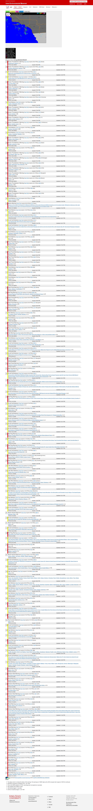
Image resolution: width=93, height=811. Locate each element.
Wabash (10, 551)
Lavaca (75, 652)
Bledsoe (10, 139)
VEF (36, 683)
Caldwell (67, 584)
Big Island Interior (12, 339)
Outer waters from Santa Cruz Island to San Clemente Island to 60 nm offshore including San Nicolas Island (32, 657)
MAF (31, 475)
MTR (34, 343)
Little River (43, 589)
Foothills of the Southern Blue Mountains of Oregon (19, 440)
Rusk (54, 578)
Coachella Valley (31, 675)
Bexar (31, 652)
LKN (31, 237)
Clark (9, 764)
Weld (9, 211)
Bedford (10, 304)
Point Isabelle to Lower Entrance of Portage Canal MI (51, 504)
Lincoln (30, 584)
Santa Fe (10, 189)
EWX (31, 312)
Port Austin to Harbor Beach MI (15, 216)
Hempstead (26, 589)
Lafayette (21, 589)
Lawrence (14, 551)
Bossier (17, 584)
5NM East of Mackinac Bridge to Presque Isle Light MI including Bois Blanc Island (26, 386)
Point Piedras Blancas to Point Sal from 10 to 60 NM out (20, 636)
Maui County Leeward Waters (40, 539)
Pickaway (10, 641)
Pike (17, 680)
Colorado (14, 665)
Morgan (14, 93)
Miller (17, 589)
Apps (15, 7)
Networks (35, 7)
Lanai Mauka (38, 339)
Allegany (10, 88)
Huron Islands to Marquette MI (14, 529)
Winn (61, 584)
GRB (34, 225)
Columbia (10, 589)
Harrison (46, 578)
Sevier (34, 589)
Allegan (22, 556)
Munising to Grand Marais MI (30, 430)
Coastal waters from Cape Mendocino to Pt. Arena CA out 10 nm (22, 78)
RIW (31, 147)
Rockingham (11, 169)
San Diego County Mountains (43, 492)
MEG (40, 107)
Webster (20, 68)
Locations (12, 11)
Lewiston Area (41, 594)
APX (34, 373)
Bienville (76, 584)
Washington (15, 88)
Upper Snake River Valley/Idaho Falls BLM (55, 447)
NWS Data (41, 7)
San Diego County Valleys (14, 494)
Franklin (10, 103)
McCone (10, 482)
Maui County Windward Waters (26, 539)
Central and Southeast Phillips (23, 482)
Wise (14, 83)
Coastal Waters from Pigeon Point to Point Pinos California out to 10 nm (24, 349)
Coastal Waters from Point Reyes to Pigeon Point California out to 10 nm (24, 610)
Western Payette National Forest (15, 435)
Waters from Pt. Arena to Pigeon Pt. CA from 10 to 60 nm (20, 354)
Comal (18, 652)
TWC (36, 709)
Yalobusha (10, 159)
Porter (9, 524)
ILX (31, 704)
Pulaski (9, 119)
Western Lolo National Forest (36, 294)
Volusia (9, 258)
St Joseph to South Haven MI (38, 561)
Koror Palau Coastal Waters (14, 647)
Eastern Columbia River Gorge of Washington (27, 487)
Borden (17, 477)
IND (31, 544)
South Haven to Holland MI (64, 561)
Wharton (24, 663)
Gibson (9, 670)
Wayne (9, 98)
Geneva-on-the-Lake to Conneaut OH (16, 205)
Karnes (34, 652)
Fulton (13, 174)
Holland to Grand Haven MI (51, 561)
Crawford (10, 739)
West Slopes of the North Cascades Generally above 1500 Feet (22, 534)
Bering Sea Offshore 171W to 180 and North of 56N (43, 334)
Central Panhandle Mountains (14, 594)
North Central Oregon (36, 440)
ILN (31, 640)
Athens (9, 329)
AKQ (40, 178)
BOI (33, 433)
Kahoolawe (32, 339)
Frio (9, 314)
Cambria (10, 243)
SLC (31, 272)
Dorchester (15, 233)
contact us (72, 3)
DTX (34, 215)
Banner (9, 114)
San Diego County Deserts (14, 675)
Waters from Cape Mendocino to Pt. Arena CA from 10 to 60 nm (22, 73)
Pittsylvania (14, 103)
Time (17, 11)
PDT (31, 408)
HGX (31, 662)
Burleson (23, 665)
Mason (13, 556)
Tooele (9, 274)
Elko (9, 238)
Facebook (50, 796)
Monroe (9, 109)
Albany (9, 200)
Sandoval (10, 129)
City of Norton (11, 154)
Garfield (14, 482)
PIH (33, 445)
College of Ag (12, 800)
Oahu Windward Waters (13, 539)
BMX (40, 122)
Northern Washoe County (13, 462)
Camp (68, 578)
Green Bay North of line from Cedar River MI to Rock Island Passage (23, 393)
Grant (64, 584)
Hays (67, 652)
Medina (12, 314)
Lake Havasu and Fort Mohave (15, 695)
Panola (25, 578)
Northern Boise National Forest (45, 435)
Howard (14, 477)
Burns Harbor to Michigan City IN (15, 509)
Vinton (16, 329)
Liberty (27, 665)
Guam (9, 573)
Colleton (10, 134)
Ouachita (47, 584)
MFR (33, 380)
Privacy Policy (69, 803)
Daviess (10, 680)
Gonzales (14, 652)
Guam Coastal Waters (23, 568)
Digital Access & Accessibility (72, 805)
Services (48, 7)
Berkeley (10, 93)
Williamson (59, 652)
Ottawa (26, 556)
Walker (38, 663)
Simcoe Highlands (12, 487)
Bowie (77, 578)
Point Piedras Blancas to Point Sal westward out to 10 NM (21, 425)
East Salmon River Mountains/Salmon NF (17, 447)
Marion (9, 124)
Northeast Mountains (12, 599)
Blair (13, 243)
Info (30, 7)
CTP (40, 173)
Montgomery (15, 68)
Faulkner (18, 119)
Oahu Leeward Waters (73, 539)
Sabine (9, 578)
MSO (33, 292)
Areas (20, 7)
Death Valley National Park (14, 685)
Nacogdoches (63, 578)
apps (85, 3)
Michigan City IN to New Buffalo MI (30, 519)
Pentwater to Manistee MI (13, 561)
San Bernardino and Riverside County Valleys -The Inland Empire (65, 492)
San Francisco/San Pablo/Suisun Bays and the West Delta (21, 344)
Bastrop (24, 652)
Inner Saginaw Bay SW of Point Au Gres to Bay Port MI (20, 221)
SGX (31, 491)
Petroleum (46, 482)
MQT (34, 391)
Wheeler (25, 499)
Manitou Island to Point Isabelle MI (30, 504)
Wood (28, 578)
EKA (34, 72)
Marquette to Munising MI (27, 529)
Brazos (20, 663)
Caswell (16, 169)
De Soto (37, 584)
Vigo (9, 759)
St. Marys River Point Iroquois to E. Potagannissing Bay (49, 415)
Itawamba (14, 109)
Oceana (10, 556)
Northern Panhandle (49, 594)
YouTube (50, 804)
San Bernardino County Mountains (29, 492)
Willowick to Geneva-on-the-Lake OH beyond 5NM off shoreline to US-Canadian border (44, 205)
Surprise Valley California (13, 457)
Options (21, 11)
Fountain (10, 774)
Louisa (9, 179)
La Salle (72, 584)
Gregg (42, 578)
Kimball (13, 114)
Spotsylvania (11, 63)
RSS (49, 807)
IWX (34, 517)
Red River (14, 579)
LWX (40, 61)
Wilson (37, 652)
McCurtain (10, 631)
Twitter (49, 799)
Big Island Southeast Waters (20, 541)
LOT (34, 507)
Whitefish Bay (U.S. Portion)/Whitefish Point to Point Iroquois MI (22, 415)
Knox (9, 546)
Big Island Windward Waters (60, 539)
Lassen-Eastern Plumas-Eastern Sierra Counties (19, 467)
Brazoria (31, 665)
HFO (31, 338)
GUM (34, 566)
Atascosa (47, 652)
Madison (14, 289)
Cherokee (50, 578)
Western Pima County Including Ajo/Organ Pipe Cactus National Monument (53, 710)
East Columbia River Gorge (48, 440)
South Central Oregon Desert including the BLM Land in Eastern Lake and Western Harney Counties (56, 398)
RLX (34, 328)
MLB (34, 257)
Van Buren (18, 556)
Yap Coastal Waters (12, 626)
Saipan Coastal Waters (44, 568)
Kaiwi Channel (50, 539)
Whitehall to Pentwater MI (25, 561)
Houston (19, 665)
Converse (14, 200)
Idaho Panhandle (12, 370)
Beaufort (20, 134)
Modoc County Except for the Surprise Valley (52, 381)
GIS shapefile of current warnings (22, 777)
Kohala (18, 339)
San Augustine (15, 578)
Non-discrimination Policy (71, 802)
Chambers (29, 663)
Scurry (21, 477)
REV (33, 455)
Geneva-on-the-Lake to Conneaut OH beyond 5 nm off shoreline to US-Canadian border (29, 206)
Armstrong (20, 499)
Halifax (9, 164)
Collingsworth (11, 499)
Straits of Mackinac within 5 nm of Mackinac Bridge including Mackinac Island (25, 420)
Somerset (14, 304)
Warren (22, 774)
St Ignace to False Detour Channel (15, 405)
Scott (11, 83)
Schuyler (20, 705)
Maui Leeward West (24, 339)
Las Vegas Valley (12, 690)
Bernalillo (15, 129)
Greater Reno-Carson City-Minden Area (17, 472)
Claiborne (26, 584)
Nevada (31, 589)
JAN (40, 67)
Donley (16, 499)
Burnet (64, 652)
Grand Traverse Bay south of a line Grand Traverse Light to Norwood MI (32, 376)
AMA (31, 497)
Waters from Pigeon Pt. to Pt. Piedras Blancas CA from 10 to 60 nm (55, 349)
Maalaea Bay (11, 541)
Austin (56, 663)
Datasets (25, 7)
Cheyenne (14, 144)
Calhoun (15, 159)
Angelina (21, 578)
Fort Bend (34, 663)
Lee (9, 83)
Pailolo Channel (31, 541)
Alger (14, 514)
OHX (40, 97)
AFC (31, 333)
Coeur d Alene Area (33, 594)
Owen (13, 718)
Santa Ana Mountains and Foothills (28, 494)
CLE (32, 203)
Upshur (32, 578)
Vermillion (16, 769)
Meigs (16, 139)
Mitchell (10, 477)
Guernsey (10, 616)
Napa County (23, 675)
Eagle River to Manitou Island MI (15, 504)
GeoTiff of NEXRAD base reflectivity (41, 777)
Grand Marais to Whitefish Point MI (16, 430)
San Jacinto (15, 663)
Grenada (10, 68)
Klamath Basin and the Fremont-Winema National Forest (20, 398)
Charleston (14, 134)
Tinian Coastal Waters (33, 568)
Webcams (54, 7)
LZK (39, 117)
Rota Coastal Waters (12, 568)
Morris (71, 578)
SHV (31, 576)
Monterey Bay (38, 344)
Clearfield (10, 253)
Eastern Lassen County (25, 457)
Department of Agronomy (14, 801)
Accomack (10, 263)
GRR (37, 554)
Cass (18, 579)
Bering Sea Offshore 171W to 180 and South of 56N (19, 334)
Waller (52, 663)
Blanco (15, 314)
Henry (19, 103)
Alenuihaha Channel (40, 541)
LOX (34, 423)
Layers (7, 11)
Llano (55, 652)
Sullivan (10, 734)
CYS (40, 112)
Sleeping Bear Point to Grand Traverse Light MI (52, 375)
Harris (49, 663)
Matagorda (76, 663)
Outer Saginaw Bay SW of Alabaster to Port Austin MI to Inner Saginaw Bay (39, 216)
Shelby (57, 578)
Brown (13, 705)
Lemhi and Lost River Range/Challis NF (36, 447)
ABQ (31, 127)
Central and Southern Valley (37, 482)
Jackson (20, 329)
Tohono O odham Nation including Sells (39, 712)
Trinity (46, 663)
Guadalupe (42, 652)
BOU (31, 210)
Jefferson (10, 299)
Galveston (10, 663)
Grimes (65, 663)
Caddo (13, 584)
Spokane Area (21, 599)
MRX (40, 82)
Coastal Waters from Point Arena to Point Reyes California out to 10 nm (57, 610)
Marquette (10, 514)
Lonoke (13, 119)
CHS (31, 132)
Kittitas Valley (11, 410)
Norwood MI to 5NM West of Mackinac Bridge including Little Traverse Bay (24, 375)
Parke (9, 769)
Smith (39, 578)
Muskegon (31, 556)
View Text (26, 61)
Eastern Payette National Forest (30, 435)
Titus (74, 578)
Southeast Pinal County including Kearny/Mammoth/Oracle (61, 712)
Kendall (19, 314)
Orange (16, 63)
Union (34, 584)
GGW (34, 481)
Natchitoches (56, 584)
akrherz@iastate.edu (32, 801)
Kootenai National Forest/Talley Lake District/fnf (18, 294)
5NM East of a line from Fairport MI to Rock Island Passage (52, 393)
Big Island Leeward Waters (51, 541)
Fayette (13, 124)
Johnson (10, 149)
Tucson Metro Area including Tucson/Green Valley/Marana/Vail (22, 710)
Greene (9, 289)
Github (49, 801)
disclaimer (79, 3)
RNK (31, 102)
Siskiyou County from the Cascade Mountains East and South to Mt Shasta (24, 381)
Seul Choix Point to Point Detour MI (16, 452)
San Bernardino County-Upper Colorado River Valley (32, 685)
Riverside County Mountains (14, 492)
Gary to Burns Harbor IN (28, 509)
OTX (33, 368)
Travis (27, 652)
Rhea (13, 139)
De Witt (9, 652)
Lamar (16, 124)
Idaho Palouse (25, 594)
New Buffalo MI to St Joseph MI (15, 519)
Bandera (24, 314)
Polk (35, 665)
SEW (33, 533)
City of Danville (20, 164)
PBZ (34, 297)
